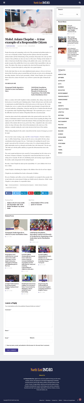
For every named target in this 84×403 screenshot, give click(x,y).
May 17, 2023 (42, 292)
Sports (60, 140)
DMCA (60, 400)
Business (61, 87)
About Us (42, 400)
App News (61, 78)
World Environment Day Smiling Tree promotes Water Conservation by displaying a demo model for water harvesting (28, 288)
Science (60, 134)
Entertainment (63, 93)
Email (7, 338)
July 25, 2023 (9, 268)
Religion (60, 131)
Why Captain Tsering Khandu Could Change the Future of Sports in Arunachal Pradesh (73, 40)
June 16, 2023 (9, 290)
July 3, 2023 (25, 271)
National (61, 115)
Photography (62, 121)
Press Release (62, 128)
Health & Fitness (63, 109)
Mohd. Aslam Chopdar (41, 185)
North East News (63, 118)
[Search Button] (77, 14)
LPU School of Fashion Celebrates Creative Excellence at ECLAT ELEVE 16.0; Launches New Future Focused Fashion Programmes (73, 54)
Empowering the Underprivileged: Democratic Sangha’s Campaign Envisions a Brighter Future (44, 287)
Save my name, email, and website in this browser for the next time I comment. (28, 345)
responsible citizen (11, 187)
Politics (60, 125)
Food (59, 103)
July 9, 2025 (8, 236)
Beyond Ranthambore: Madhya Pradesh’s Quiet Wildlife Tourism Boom (73, 28)
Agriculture (62, 74)
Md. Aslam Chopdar (33, 137)
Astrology (61, 81)
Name (7, 330)
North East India (10, 46)
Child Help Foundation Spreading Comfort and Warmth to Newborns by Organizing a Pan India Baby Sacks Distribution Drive (40, 91)
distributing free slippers (26, 185)
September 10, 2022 (22, 46)
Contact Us (54, 400)
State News (61, 143)
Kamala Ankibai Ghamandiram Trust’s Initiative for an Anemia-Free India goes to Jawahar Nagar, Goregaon (45, 258)
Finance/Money (62, 100)
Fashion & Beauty (63, 96)
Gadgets (61, 106)
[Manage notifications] (80, 399)
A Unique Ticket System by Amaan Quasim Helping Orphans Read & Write (12, 286)
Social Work (32, 46)
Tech (59, 147)
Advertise (48, 400)
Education (61, 90)
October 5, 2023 (34, 242)
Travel (60, 150)
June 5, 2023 (25, 294)
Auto (59, 84)
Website (32, 338)
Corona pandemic (13, 185)
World (60, 153)
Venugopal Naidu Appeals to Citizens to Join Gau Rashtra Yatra (14, 89)
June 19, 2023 (42, 265)
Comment (8, 310)
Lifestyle (61, 112)
